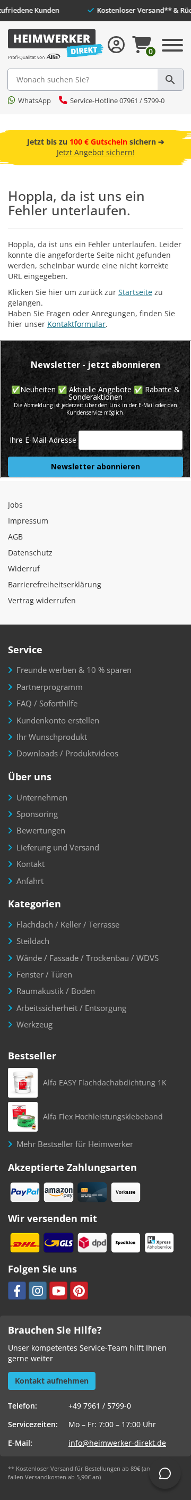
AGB (15, 537)
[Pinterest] (79, 1291)
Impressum (28, 521)
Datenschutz (30, 552)
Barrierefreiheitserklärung (54, 584)
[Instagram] (38, 1291)
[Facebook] (17, 1291)
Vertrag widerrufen (42, 600)
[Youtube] (58, 1291)
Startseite (135, 292)
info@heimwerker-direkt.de (117, 1443)
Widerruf (24, 568)
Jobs (15, 505)
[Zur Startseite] (55, 45)
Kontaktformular (76, 324)
